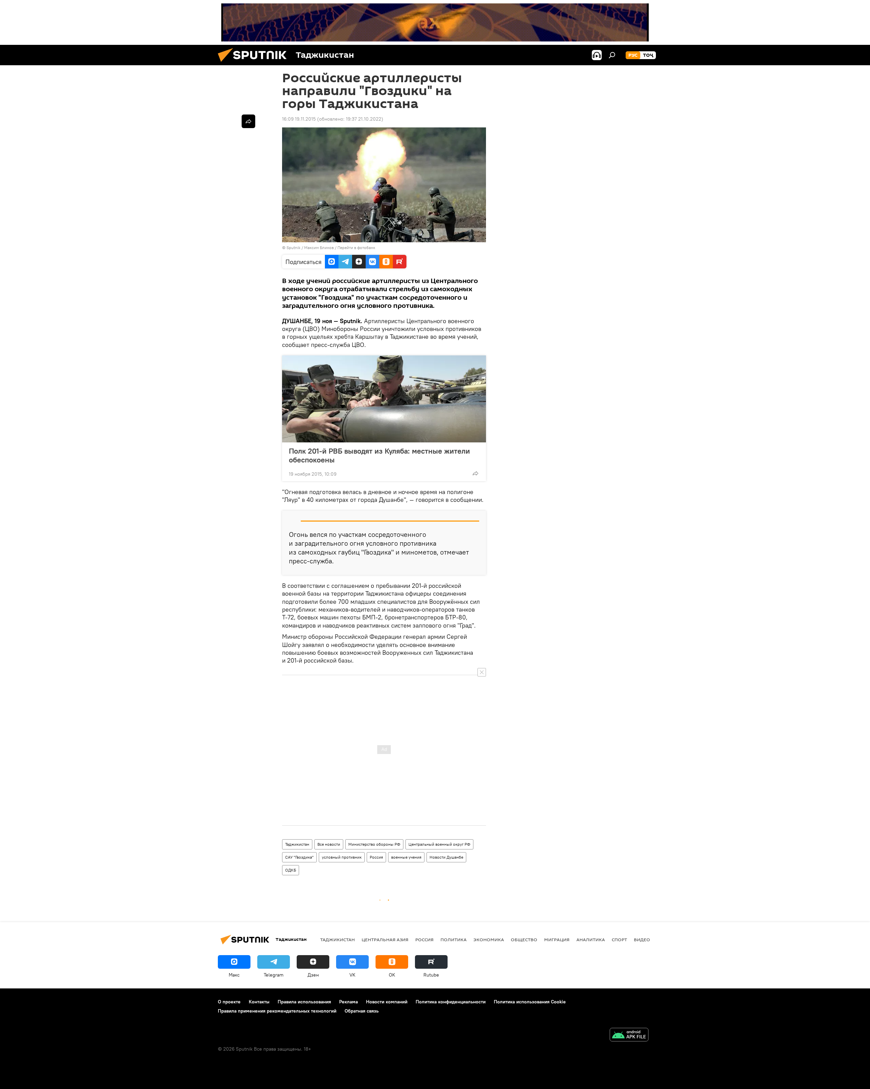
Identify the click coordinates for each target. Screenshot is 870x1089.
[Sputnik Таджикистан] (255, 63)
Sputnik (293, 247)
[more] (475, 473)
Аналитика (590, 939)
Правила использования (304, 1002)
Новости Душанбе (446, 857)
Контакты (259, 1002)
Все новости (328, 844)
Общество (524, 939)
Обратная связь (362, 1011)
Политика (453, 939)
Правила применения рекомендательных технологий (277, 1011)
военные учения (406, 857)
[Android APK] (629, 1035)
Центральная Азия (385, 939)
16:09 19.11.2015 (299, 119)
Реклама (348, 1002)
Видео (642, 939)
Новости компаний (386, 1002)
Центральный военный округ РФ (439, 844)
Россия (376, 857)
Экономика (488, 939)
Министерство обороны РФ (374, 844)
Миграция (557, 939)
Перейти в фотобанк (356, 247)
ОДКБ (290, 870)
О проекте (229, 1002)
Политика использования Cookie (530, 1002)
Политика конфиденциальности (451, 1002)
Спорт (619, 939)
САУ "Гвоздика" (299, 857)
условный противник (342, 857)
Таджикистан (297, 844)
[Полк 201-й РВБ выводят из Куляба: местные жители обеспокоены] (384, 398)
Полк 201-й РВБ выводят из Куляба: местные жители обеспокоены (379, 455)
